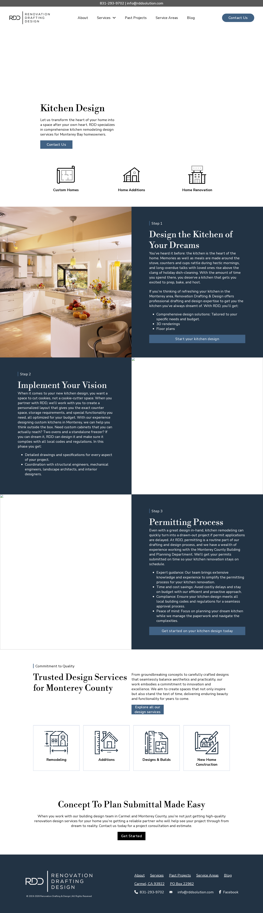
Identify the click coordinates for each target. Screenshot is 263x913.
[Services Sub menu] (114, 17)
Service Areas (167, 17)
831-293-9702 (112, 3)
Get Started (131, 836)
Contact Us (238, 17)
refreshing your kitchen (201, 291)
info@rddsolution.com (145, 3)
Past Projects (136, 17)
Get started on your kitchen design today (197, 631)
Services (104, 17)
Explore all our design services (148, 709)
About (83, 17)
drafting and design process (172, 544)
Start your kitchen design (197, 339)
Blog (191, 17)
